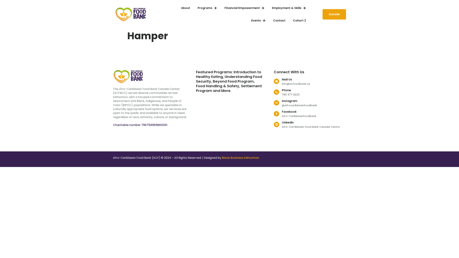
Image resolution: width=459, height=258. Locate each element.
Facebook (289, 112)
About (185, 8)
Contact (279, 20)
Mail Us (287, 79)
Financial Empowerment (242, 8)
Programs (205, 8)
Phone (286, 90)
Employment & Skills (286, 8)
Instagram (289, 101)
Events (256, 20)
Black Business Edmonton (240, 158)
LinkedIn (288, 122)
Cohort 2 (299, 20)
